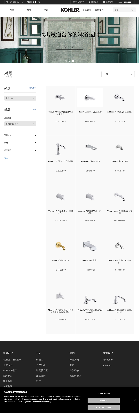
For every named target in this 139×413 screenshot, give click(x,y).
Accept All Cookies (103, 407)
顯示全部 (32, 88)
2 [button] (69, 61)
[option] (69, 40)
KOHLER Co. (15, 2)
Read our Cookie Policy (42, 401)
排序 (106, 74)
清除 (34, 109)
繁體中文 (30, 2)
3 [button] (73, 61)
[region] (69, 400)
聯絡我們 (109, 2)
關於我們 (99, 10)
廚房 (29, 10)
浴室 (12, 10)
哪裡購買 (94, 2)
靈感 (46, 10)
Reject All (103, 400)
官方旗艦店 (79, 2)
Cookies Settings (103, 393)
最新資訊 (87, 10)
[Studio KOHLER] (125, 2)
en (38, 2)
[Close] (135, 400)
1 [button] (66, 61)
